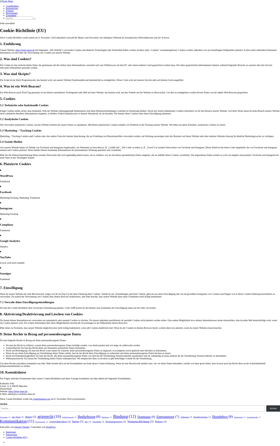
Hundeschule (240, 417)
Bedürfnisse (89, 417)
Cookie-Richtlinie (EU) (16, 437)
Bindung (124, 416)
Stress (77, 421)
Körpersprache (41, 422)
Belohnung (107, 417)
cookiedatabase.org (41, 399)
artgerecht (49, 416)
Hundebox (222, 417)
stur (88, 422)
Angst (30, 416)
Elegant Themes (21, 427)
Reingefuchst (12, 8)
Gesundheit (11, 15)
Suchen (3, 404)
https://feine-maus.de (25, 50)
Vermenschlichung (140, 421)
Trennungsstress (115, 421)
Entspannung (167, 417)
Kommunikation (17, 421)
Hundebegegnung (202, 417)
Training (10, 11)
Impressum (11, 432)
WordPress (51, 427)
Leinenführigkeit (60, 421)
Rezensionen (12, 13)
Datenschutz (11, 434)
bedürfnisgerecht (69, 417)
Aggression (5, 417)
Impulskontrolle (253, 417)
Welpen (161, 421)
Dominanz (146, 417)
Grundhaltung (12, 6)
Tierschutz (98, 422)
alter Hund (18, 417)
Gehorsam (186, 417)
